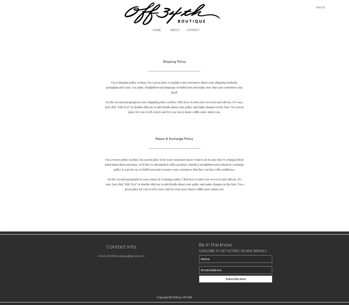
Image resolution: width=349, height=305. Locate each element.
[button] (321, 7)
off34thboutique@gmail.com (125, 256)
